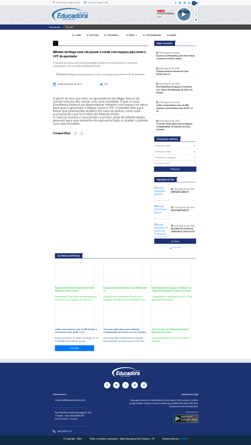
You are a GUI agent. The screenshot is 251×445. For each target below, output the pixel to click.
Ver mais (175, 241)
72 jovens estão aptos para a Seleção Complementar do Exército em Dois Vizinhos (174, 127)
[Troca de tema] (195, 3)
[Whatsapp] (107, 385)
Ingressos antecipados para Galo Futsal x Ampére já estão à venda (175, 57)
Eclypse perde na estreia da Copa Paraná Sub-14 (172, 72)
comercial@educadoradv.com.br (70, 400)
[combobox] (175, 145)
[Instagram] (116, 385)
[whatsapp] (196, 9)
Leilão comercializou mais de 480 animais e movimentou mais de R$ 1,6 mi (174, 108)
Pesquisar (175, 169)
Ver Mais (74, 348)
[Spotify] (134, 385)
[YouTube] (144, 385)
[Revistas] (196, 19)
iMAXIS (184, 439)
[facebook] (175, 3)
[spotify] (185, 3)
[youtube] (189, 3)
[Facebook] (125, 385)
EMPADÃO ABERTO (180, 192)
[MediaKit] (196, 14)
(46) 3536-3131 (65, 431)
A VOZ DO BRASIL (165, 13)
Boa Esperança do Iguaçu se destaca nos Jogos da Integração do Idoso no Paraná (174, 89)
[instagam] (180, 3)
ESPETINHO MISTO (180, 210)
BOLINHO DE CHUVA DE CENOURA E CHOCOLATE (183, 230)
